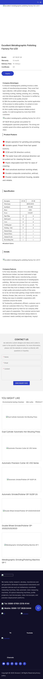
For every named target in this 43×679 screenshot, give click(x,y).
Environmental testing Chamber (13, 402)
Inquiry (7, 73)
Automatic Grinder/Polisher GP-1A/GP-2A (20, 494)
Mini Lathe (29, 402)
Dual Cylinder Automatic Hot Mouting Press (21, 432)
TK (10, 633)
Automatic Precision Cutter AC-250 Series (20, 463)
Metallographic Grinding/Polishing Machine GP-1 (21, 561)
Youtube (30, 633)
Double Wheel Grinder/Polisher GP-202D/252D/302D (17, 527)
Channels (10, 657)
